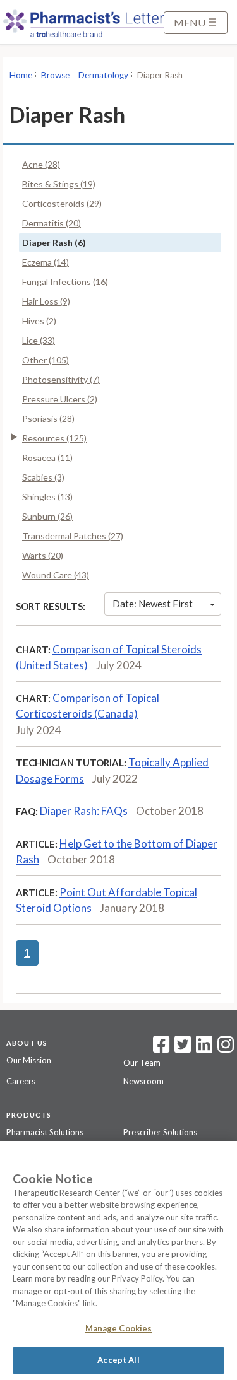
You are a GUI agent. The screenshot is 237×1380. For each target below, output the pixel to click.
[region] (118, 1260)
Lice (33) (38, 340)
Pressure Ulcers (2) (59, 399)
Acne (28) (41, 164)
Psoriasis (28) (48, 418)
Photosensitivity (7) (61, 379)
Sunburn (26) (47, 516)
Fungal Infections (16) (65, 281)
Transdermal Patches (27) (72, 535)
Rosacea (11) (47, 457)
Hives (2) (39, 320)
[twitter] (181, 1048)
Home (20, 75)
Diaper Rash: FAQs (84, 810)
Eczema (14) (45, 262)
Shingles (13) (47, 496)
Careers (20, 1081)
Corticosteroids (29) (62, 203)
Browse (55, 75)
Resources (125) (54, 438)
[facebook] (161, 1048)
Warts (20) (42, 555)
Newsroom (143, 1081)
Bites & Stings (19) (58, 183)
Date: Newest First (152, 603)
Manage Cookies (118, 1328)
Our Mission (28, 1060)
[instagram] (225, 1048)
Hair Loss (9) (46, 301)
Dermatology (103, 75)
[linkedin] (204, 1048)
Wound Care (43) (55, 575)
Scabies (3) (43, 477)
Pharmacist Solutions (44, 1132)
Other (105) (45, 359)
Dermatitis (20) (51, 223)
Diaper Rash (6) (54, 242)
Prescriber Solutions (160, 1132)
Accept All (118, 1360)
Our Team (142, 1063)
